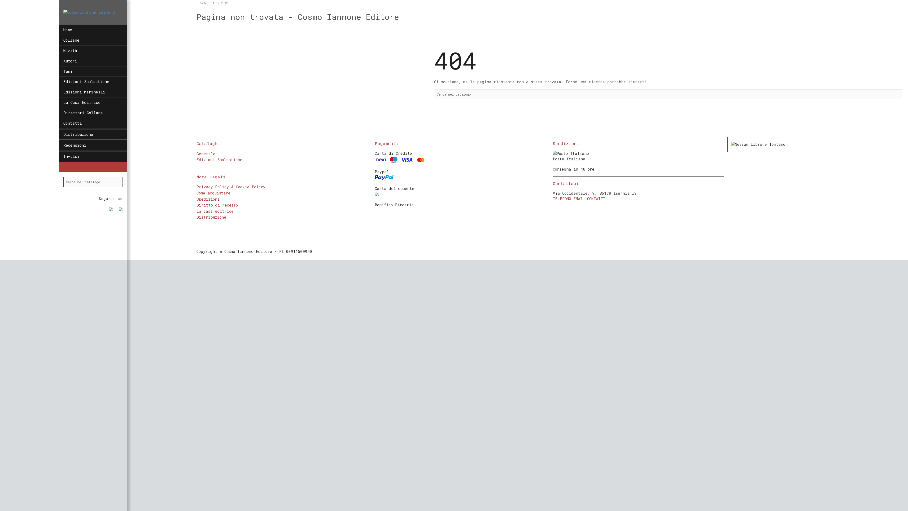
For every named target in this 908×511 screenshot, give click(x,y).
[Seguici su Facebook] (109, 211)
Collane (71, 40)
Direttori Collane (83, 112)
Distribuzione (78, 134)
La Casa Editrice (81, 102)
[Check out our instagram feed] (118, 211)
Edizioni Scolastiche (86, 81)
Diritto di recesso (217, 205)
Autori (70, 60)
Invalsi (71, 156)
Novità (70, 50)
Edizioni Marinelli (84, 91)
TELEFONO (562, 198)
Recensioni (74, 145)
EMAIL (579, 198)
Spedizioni (208, 199)
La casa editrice (215, 211)
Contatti (72, 123)
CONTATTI (596, 198)
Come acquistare (213, 192)
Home (67, 29)
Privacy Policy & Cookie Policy (231, 186)
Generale (205, 153)
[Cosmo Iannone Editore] (89, 11)
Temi (68, 71)
